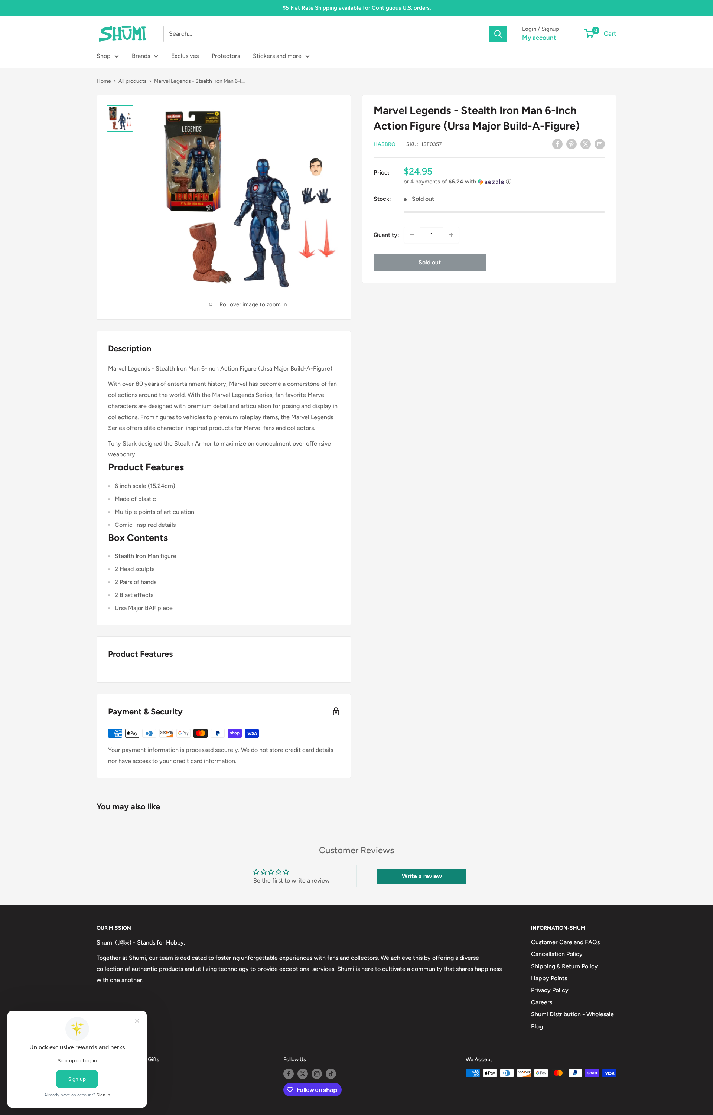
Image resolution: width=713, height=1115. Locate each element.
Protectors (226, 55)
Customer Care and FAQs (565, 942)
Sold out (430, 261)
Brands (141, 55)
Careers (541, 1002)
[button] (504, 181)
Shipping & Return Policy (564, 966)
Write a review (422, 876)
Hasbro (384, 144)
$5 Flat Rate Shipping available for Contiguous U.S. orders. (357, 7)
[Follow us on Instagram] (317, 1074)
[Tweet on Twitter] (585, 143)
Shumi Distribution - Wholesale (572, 1014)
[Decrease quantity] (412, 234)
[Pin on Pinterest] (571, 143)
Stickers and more (277, 55)
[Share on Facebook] (557, 143)
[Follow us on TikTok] (331, 1074)
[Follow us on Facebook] (288, 1074)
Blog (537, 1026)
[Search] (498, 34)
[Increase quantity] (451, 234)
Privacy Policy (550, 990)
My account (539, 37)
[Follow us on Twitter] (302, 1074)
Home (104, 81)
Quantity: (386, 234)
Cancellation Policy (557, 954)
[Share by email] (600, 143)
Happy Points (549, 978)
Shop (104, 55)
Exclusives (185, 55)
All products (132, 81)
